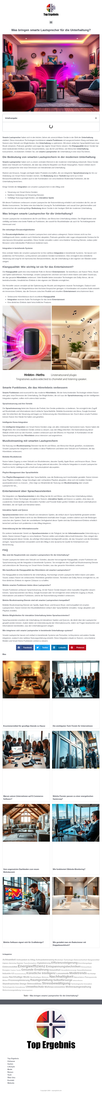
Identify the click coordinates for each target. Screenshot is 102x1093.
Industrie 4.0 (8, 973)
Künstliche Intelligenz (41, 973)
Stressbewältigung (56, 983)
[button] (51, 22)
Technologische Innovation (81, 984)
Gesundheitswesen (84, 970)
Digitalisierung (44, 963)
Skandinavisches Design (14, 984)
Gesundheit (55, 970)
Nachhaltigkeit (61, 976)
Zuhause (11, 1061)
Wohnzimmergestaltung (11, 990)
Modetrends (78, 973)
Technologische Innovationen (13, 987)
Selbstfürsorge (62, 980)
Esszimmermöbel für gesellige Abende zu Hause (24, 726)
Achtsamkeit (9, 959)
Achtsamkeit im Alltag (25, 960)
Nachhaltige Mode (19, 977)
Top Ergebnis (13, 1058)
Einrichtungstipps (85, 963)
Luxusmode (62, 973)
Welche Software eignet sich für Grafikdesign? (23, 942)
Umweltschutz (35, 986)
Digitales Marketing (9, 963)
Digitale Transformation (27, 963)
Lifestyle (11, 1067)
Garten (10, 1064)
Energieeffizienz (31, 966)
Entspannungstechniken (63, 966)
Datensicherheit (80, 960)
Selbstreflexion (78, 980)
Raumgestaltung (41, 980)
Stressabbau (34, 983)
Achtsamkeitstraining (45, 960)
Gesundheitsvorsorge (68, 970)
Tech (26, 996)
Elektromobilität (9, 967)
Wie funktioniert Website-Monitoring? (69, 869)
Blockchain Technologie (64, 960)
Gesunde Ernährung (35, 969)
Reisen (10, 1072)
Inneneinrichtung (20, 973)
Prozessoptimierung (19, 980)
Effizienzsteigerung (64, 962)
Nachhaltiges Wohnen (39, 977)
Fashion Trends (16, 970)
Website (10, 1083)
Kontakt (10, 1080)
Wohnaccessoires (54, 987)
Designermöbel (93, 960)
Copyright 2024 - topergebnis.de (51, 1090)
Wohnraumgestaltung (78, 986)
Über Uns (11, 1078)
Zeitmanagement (26, 990)
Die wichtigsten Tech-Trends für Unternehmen (73, 726)
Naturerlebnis (79, 977)
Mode (9, 1069)
